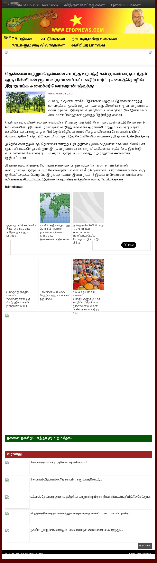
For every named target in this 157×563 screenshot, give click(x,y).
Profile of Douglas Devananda (34, 5)
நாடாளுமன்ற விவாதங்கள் (38, 45)
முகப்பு (11, 35)
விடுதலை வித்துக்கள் (84, 5)
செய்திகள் (22, 39)
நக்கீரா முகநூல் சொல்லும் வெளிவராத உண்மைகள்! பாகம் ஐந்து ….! (76, 530)
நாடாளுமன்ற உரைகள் (94, 39)
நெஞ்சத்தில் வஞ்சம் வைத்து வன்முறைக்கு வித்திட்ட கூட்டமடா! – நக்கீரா (79, 513)
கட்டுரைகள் (53, 39)
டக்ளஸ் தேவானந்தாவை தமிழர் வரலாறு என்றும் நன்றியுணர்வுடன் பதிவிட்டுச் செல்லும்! (90, 497)
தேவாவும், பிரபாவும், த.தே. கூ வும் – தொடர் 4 (58, 462)
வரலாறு (11, 1)
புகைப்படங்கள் (126, 5)
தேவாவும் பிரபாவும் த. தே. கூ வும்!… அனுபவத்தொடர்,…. (66, 480)
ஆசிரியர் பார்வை (88, 45)
